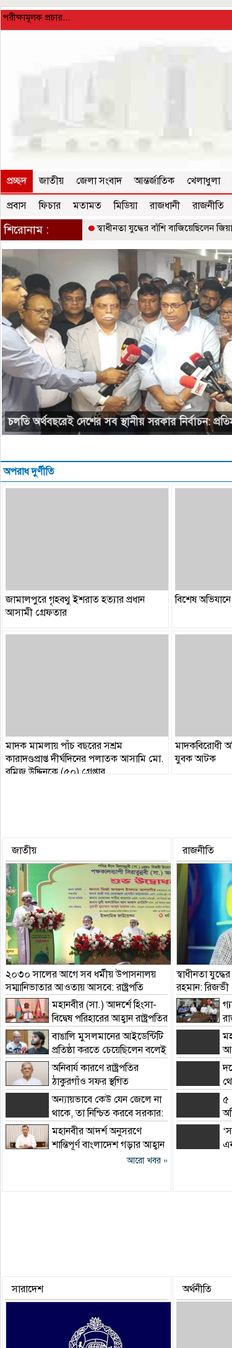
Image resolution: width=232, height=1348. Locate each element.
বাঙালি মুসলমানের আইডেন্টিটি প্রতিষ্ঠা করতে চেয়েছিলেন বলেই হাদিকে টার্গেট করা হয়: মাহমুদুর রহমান (86, 1050)
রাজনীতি (208, 205)
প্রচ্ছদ (17, 181)
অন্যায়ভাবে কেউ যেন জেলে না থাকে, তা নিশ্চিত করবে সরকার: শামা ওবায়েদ (84, 1113)
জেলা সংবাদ (99, 181)
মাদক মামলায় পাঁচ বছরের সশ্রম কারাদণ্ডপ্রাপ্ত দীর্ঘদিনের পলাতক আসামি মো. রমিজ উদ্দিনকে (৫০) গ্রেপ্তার (85, 759)
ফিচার (50, 205)
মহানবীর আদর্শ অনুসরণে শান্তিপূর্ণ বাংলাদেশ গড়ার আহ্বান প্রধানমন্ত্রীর (85, 1145)
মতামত (87, 205)
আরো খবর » (147, 1160)
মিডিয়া (125, 205)
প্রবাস (17, 205)
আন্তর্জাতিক (154, 181)
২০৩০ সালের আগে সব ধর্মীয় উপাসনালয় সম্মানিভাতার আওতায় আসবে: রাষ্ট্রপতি (81, 981)
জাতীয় (51, 181)
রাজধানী (165, 205)
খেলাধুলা (203, 181)
